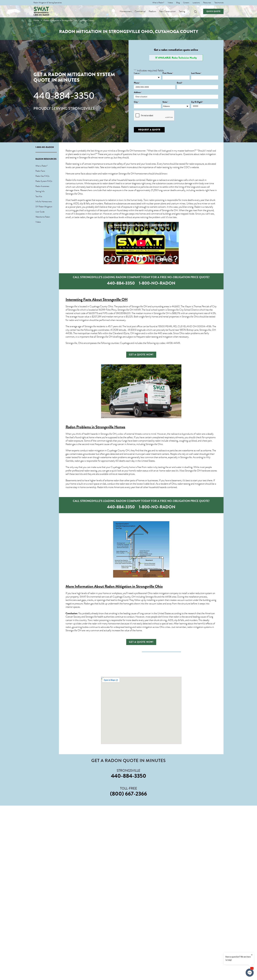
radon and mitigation (79, 320)
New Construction (167, 11)
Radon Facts (40, 170)
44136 (168, 597)
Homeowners (125, 11)
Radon (124, 187)
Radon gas (71, 444)
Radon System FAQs (43, 181)
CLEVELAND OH (187, 326)
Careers (186, 2)
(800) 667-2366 (128, 794)
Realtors (152, 11)
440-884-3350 (64, 95)
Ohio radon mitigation (158, 593)
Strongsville (90, 326)
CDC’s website (191, 167)
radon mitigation (208, 154)
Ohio (160, 444)
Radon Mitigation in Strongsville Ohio (134, 586)
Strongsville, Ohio (74, 343)
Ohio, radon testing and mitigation (188, 484)
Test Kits (38, 196)
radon (82, 217)
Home (36, 20)
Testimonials (219, 2)
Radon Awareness (42, 186)
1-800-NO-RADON (41, 15)
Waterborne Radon (42, 216)
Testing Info (39, 191)
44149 (137, 310)
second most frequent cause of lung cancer (103, 444)
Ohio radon (184, 333)
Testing (182, 11)
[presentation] (154, 115)
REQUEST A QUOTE (149, 129)
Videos (170, 2)
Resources (207, 2)
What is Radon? (158, 2)
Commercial (140, 11)
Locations (196, 2)
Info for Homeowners (43, 201)
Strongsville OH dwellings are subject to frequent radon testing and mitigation (135, 337)
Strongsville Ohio (74, 194)
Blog (178, 2)
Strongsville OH (170, 210)
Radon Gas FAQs (42, 176)
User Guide (39, 211)
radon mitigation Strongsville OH (118, 173)
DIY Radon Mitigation (43, 206)
